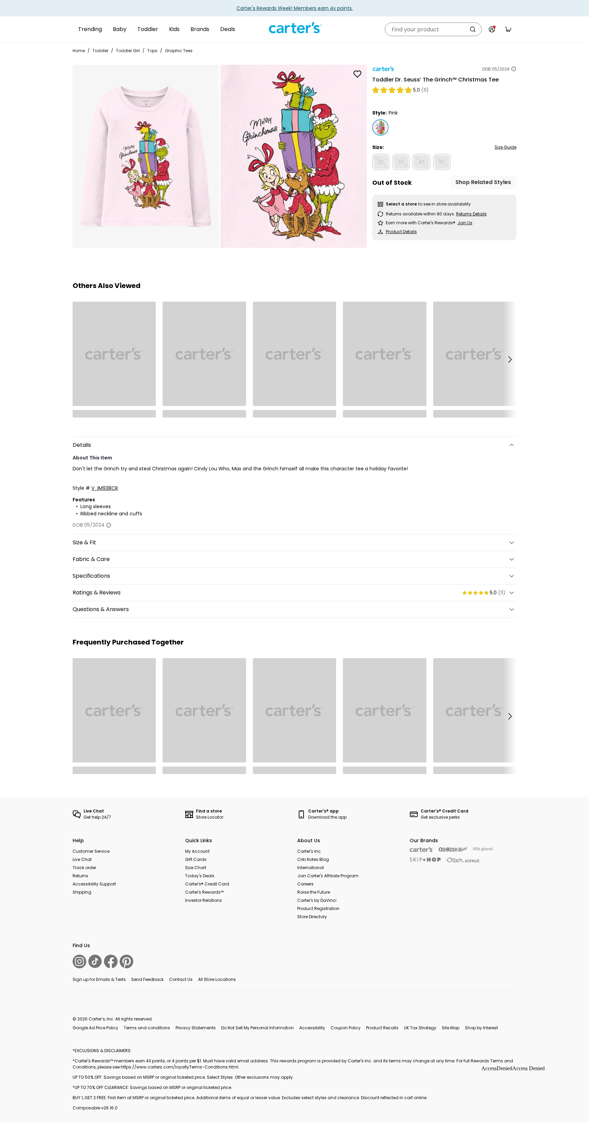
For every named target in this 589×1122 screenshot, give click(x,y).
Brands (200, 29)
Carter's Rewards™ (204, 892)
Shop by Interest (481, 1028)
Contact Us (181, 979)
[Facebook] (111, 961)
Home (79, 51)
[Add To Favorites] (357, 73)
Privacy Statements (196, 1028)
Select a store (401, 204)
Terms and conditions (147, 1028)
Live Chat (82, 859)
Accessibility (312, 1028)
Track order (84, 867)
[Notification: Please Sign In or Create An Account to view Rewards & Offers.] (492, 29)
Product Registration (318, 908)
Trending (90, 29)
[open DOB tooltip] (513, 69)
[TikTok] (95, 961)
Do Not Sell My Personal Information (257, 1028)
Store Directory (312, 917)
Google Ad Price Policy (95, 1028)
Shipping (82, 892)
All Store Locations (217, 979)
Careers (305, 884)
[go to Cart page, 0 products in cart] (508, 29)
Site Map (450, 1028)
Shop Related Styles (483, 182)
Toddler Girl (128, 51)
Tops (152, 51)
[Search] (472, 29)
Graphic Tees (179, 51)
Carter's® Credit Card (207, 884)
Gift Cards (196, 859)
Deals (227, 29)
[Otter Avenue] (464, 860)
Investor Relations (203, 900)
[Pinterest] (126, 961)
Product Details (401, 231)
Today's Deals (199, 876)
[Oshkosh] (453, 849)
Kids (174, 29)
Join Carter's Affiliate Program (328, 876)
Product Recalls (382, 1028)
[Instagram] (79, 961)
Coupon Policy (346, 1028)
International (310, 867)
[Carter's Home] (294, 28)
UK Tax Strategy (420, 1028)
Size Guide (505, 147)
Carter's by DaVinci (316, 900)
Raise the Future (313, 892)
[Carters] (421, 849)
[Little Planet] (483, 849)
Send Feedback (147, 979)
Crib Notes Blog (313, 859)
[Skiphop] (425, 860)
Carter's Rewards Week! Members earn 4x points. (295, 8)
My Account (197, 851)
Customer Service (91, 851)
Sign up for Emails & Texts (99, 979)
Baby (119, 29)
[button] (509, 359)
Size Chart (195, 867)
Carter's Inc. (309, 851)
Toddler (147, 29)
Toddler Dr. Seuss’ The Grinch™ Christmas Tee (435, 80)
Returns (80, 876)
